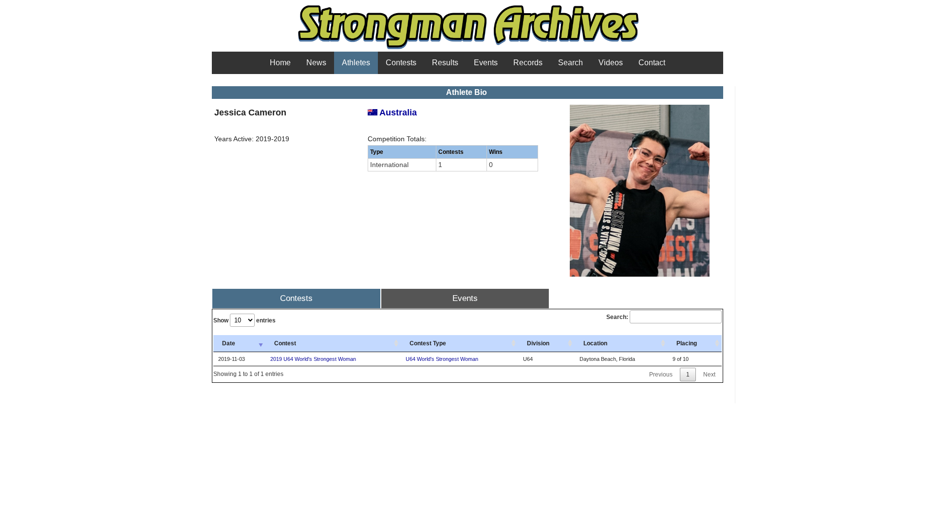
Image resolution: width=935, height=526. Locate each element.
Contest (285, 343)
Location (595, 343)
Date (228, 343)
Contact (651, 62)
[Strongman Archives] (468, 48)
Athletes (356, 62)
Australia (397, 112)
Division (538, 343)
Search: (617, 317)
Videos (610, 62)
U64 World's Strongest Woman (442, 359)
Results (445, 62)
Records (527, 62)
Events (486, 62)
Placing (686, 343)
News (316, 62)
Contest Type (428, 343)
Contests (401, 62)
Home (280, 62)
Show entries (244, 320)
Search (570, 62)
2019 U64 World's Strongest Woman (313, 359)
